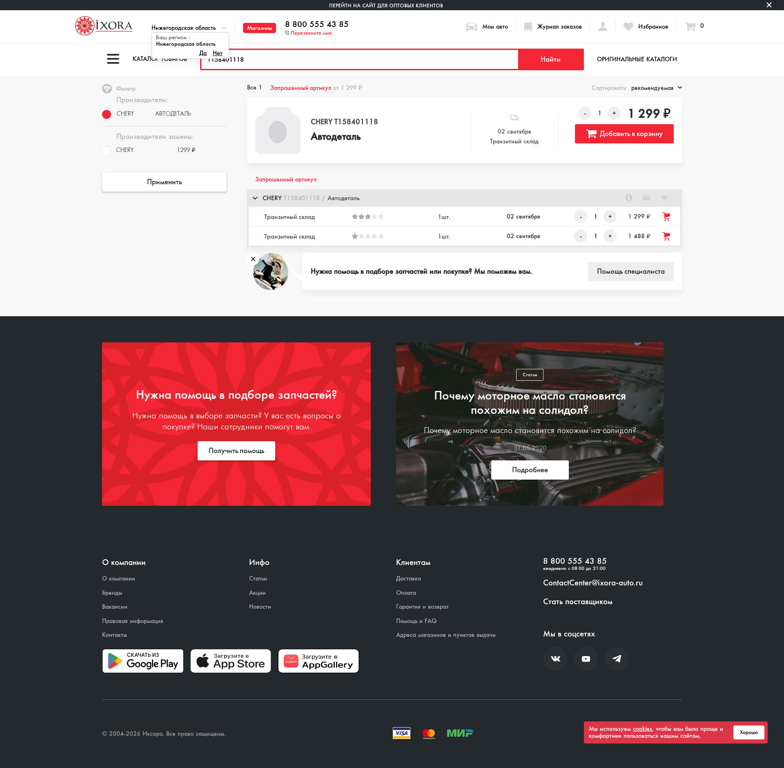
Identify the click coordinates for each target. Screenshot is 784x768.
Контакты (114, 635)
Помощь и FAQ (416, 621)
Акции (257, 592)
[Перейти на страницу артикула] (629, 197)
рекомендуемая (652, 88)
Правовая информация (132, 621)
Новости (260, 606)
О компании (118, 578)
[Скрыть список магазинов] (255, 198)
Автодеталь (336, 137)
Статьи (258, 578)
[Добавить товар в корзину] (667, 216)
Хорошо (749, 732)
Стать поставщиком (577, 601)
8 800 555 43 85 (317, 24)
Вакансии (114, 606)
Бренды (112, 592)
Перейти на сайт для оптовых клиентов (386, 5)
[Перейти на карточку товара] (278, 130)
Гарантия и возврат (422, 606)
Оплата (406, 592)
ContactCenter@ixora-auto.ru (593, 583)
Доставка (408, 578)
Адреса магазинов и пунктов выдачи (446, 635)
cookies (642, 729)
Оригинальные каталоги (637, 59)
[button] (464, 198)
